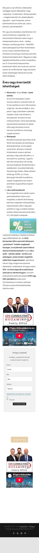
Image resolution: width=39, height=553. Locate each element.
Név (8, 374)
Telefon (9, 384)
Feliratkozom (19, 404)
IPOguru (32, 526)
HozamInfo (23, 526)
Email (8, 365)
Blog (24, 440)
